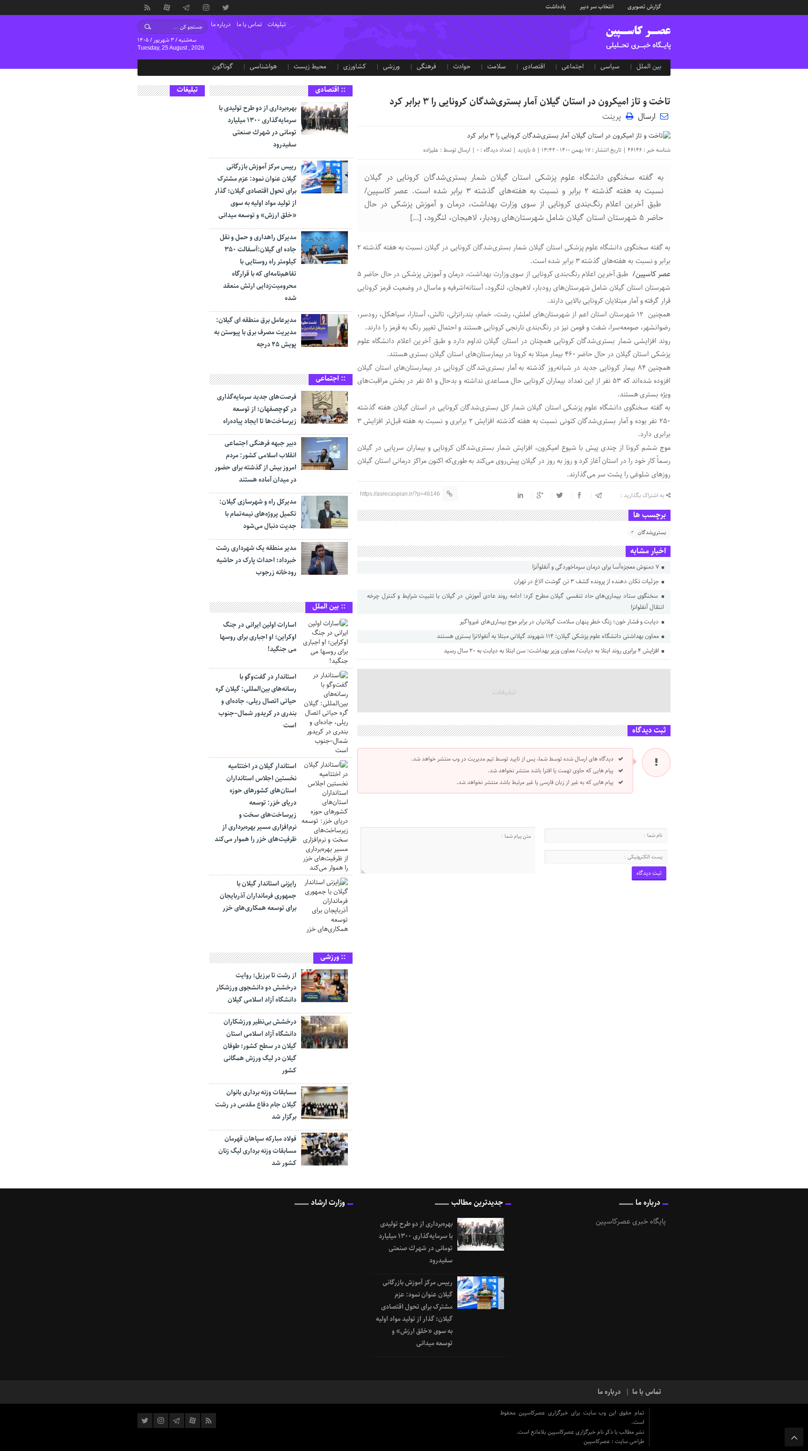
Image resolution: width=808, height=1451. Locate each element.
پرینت (614, 116)
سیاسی (610, 66)
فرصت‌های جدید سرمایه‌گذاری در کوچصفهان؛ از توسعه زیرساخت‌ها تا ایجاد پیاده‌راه (256, 409)
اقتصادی (534, 66)
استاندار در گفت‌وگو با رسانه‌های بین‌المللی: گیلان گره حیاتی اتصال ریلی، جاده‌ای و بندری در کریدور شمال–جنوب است (256, 701)
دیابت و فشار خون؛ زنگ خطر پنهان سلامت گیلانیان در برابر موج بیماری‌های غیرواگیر (560, 621)
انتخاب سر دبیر (596, 6)
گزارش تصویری (644, 6)
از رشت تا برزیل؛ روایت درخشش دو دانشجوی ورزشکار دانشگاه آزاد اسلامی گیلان (256, 987)
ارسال (647, 117)
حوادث (461, 66)
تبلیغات (276, 24)
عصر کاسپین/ (651, 274)
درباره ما (221, 24)
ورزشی (391, 66)
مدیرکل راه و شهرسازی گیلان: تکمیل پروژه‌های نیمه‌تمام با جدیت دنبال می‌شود (257, 514)
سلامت (496, 66)
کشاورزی (354, 66)
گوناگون (222, 66)
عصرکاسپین (598, 1441)
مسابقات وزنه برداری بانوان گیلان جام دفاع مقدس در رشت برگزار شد (255, 1104)
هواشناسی (263, 66)
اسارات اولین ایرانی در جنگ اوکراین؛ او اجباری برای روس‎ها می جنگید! (258, 637)
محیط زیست (310, 66)
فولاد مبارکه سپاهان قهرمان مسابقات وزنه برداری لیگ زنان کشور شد (257, 1151)
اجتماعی (573, 66)
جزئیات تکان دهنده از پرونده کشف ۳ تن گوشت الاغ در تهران (587, 581)
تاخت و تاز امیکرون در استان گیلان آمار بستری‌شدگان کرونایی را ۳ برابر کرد (530, 102)
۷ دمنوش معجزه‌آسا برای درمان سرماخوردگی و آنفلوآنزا (596, 567)
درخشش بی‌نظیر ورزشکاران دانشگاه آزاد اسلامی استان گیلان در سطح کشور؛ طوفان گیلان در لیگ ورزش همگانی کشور (259, 1046)
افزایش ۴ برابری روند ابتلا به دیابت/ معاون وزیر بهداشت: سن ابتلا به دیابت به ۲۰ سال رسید (552, 650)
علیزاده (431, 150)
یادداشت (556, 6)
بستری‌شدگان (652, 532)
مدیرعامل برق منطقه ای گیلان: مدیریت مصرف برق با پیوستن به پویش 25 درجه (255, 332)
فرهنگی (426, 66)
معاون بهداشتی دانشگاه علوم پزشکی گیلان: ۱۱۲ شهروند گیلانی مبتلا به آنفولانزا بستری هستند (548, 636)
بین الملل (648, 66)
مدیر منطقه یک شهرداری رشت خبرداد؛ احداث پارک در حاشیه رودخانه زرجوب (256, 560)
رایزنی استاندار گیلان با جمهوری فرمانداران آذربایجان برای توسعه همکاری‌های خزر (258, 896)
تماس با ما (249, 24)
